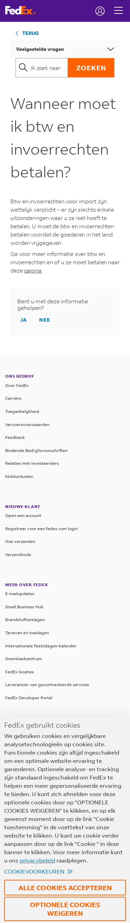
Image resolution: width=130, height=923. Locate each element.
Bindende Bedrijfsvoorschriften (36, 450)
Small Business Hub (24, 606)
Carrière (13, 398)
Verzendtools (18, 554)
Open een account (23, 515)
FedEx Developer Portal (28, 697)
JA (23, 319)
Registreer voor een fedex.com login (41, 528)
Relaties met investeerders (32, 463)
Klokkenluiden (19, 476)
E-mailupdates (19, 593)
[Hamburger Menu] (118, 5)
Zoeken (91, 67)
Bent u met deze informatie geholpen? (52, 304)
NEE (44, 319)
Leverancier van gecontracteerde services (47, 684)
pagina (33, 270)
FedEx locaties (19, 671)
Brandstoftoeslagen (25, 619)
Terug (30, 33)
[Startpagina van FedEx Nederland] (23, 10)
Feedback (15, 437)
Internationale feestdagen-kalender (41, 645)
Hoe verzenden (20, 541)
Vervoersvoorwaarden (27, 424)
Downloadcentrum (23, 658)
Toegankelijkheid (22, 411)
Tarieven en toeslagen (27, 632)
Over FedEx (17, 385)
